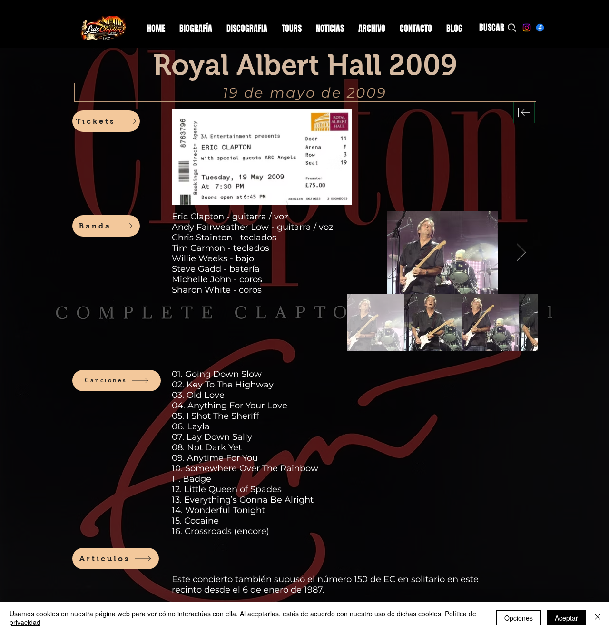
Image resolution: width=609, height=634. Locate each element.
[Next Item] (521, 252)
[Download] (524, 112)
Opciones (518, 618)
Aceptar (566, 618)
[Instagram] (526, 27)
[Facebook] (540, 27)
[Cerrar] (597, 617)
